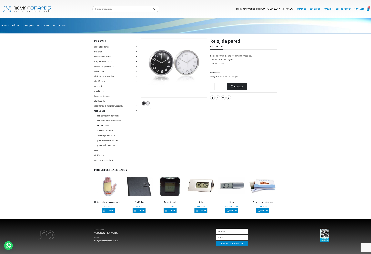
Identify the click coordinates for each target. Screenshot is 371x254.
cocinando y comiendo (104, 66)
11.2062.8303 (99, 233)
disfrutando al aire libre (104, 76)
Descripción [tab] (216, 46)
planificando (99, 101)
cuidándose (99, 71)
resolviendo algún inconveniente (108, 105)
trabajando (235, 76)
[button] (8, 245)
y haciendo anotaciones (107, 140)
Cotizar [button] (109, 210)
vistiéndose (99, 155)
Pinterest (228, 97)
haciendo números (105, 130)
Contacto (359, 9)
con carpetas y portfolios (108, 115)
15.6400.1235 (286, 8)
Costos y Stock (343, 9)
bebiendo (98, 51)
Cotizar (238, 86)
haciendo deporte (102, 96)
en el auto (98, 86)
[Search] (154, 9)
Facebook (212, 97)
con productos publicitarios (109, 120)
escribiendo (99, 91)
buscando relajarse (102, 56)
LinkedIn (223, 97)
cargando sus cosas (103, 61)
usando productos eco (107, 135)
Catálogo (301, 9)
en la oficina (225, 76)
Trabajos (328, 9)
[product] (108, 186)
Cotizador (315, 9)
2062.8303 (275, 8)
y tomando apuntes (106, 145)
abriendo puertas (101, 46)
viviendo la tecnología (103, 160)
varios (96, 150)
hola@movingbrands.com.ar (251, 8)
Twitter (217, 97)
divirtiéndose (100, 81)
